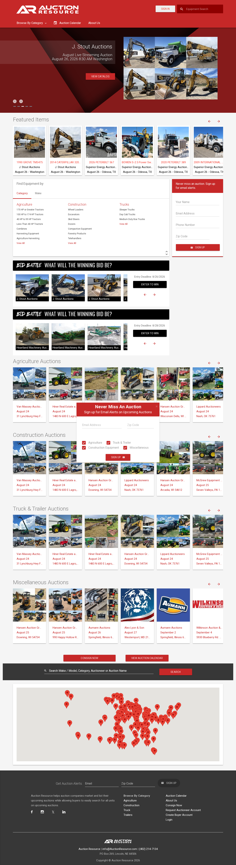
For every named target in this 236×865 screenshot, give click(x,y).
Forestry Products (77, 233)
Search (176, 671)
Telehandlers (74, 238)
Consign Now (89, 658)
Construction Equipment (103, 447)
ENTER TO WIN (150, 284)
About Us (94, 23)
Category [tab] (22, 193)
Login (169, 819)
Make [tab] (38, 193)
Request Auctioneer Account (183, 810)
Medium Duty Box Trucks (132, 219)
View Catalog (100, 76)
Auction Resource (89, 849)
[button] (15, 101)
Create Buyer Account (179, 815)
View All (21, 243)
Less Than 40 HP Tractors (30, 224)
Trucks (124, 204)
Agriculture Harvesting (28, 238)
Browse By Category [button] (30, 23)
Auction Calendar (176, 795)
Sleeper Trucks (127, 209)
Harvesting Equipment (28, 233)
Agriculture (95, 442)
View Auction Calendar (147, 658)
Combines (22, 229)
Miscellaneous (139, 447)
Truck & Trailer (121, 442)
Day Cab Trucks (127, 214)
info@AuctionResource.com (120, 849)
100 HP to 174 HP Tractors (30, 214)
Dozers (71, 224)
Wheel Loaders (75, 209)
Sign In (165, 8)
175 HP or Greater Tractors (30, 209)
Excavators (73, 214)
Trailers (128, 815)
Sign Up (116, 457)
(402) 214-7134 (148, 849)
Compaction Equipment (80, 229)
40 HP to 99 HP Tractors (29, 219)
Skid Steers (73, 219)
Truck (127, 810)
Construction (77, 204)
